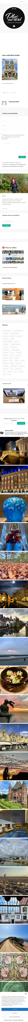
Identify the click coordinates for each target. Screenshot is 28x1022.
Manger (5, 360)
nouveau (5, 363)
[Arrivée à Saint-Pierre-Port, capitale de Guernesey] (14, 852)
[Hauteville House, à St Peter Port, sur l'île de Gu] (14, 910)
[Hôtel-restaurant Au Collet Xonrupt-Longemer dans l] (14, 680)
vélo (4, 374)
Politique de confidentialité (18, 1020)
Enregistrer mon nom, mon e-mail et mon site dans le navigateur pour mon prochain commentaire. (12, 136)
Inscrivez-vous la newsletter (14, 419)
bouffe (17, 341)
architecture (6, 330)
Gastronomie (15, 349)
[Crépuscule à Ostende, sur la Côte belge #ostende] (14, 709)
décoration (13, 347)
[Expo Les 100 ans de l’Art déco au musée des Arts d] (14, 508)
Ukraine (10, 371)
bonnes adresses (7, 341)
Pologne (5, 366)
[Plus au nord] (14, 18)
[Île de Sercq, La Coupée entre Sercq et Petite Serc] (14, 938)
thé (4, 371)
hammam (19, 352)
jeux (11, 358)
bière (12, 338)
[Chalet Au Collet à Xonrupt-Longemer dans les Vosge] (14, 824)
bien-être (5, 338)
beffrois (12, 336)
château (5, 347)
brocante (5, 344)
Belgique (19, 336)
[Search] (26, 2)
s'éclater (5, 368)
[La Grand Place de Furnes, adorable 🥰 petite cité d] (14, 738)
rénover (22, 366)
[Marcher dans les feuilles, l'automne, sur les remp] (14, 566)
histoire (5, 355)
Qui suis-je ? (5, 208)
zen (9, 374)
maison (17, 358)
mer (11, 360)
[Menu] (1, 2)
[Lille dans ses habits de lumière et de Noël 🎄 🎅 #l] (14, 480)
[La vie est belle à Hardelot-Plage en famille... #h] (14, 881)
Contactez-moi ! (6, 383)
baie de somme (14, 333)
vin (15, 371)
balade (5, 336)
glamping (5, 352)
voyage (21, 371)
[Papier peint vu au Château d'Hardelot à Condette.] (14, 967)
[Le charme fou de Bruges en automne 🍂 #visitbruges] (14, 623)
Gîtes (12, 352)
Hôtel (12, 355)
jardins (5, 358)
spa (12, 368)
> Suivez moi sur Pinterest (9, 267)
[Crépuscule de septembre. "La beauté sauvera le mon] (14, 766)
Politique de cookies (8, 1020)
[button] (26, 993)
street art (18, 368)
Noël (12, 363)
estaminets (6, 349)
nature (23, 360)
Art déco (5, 333)
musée (16, 360)
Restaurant (14, 366)
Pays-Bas (18, 363)
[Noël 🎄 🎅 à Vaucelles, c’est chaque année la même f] (14, 537)
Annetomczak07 (14, 102)
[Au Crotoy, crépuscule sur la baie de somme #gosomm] (14, 652)
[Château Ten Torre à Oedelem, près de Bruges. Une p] (14, 795)
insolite (18, 355)
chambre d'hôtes (15, 344)
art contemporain (18, 330)
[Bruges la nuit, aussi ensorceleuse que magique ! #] (14, 451)
